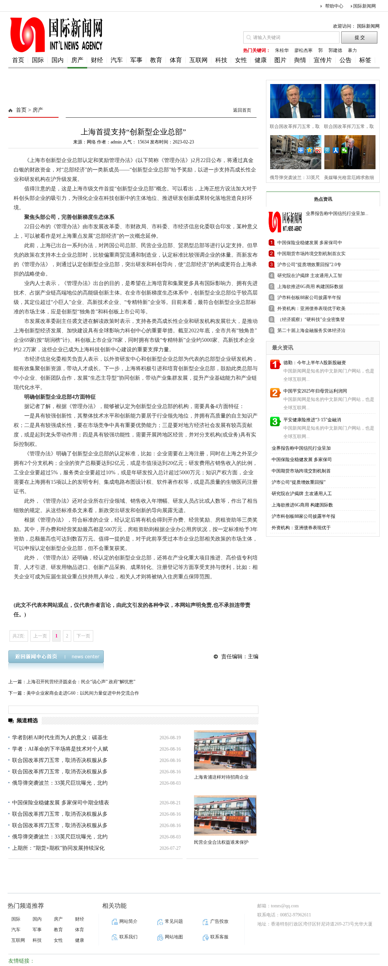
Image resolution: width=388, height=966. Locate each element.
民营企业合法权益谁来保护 (221, 842)
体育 (176, 60)
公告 (346, 60)
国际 (38, 60)
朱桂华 (282, 50)
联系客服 (219, 937)
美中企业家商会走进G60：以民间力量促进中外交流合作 (83, 693)
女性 (241, 60)
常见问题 (174, 921)
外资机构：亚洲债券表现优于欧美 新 (311, 310)
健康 (261, 60)
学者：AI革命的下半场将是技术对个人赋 (60, 749)
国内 (58, 60)
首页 (18, 60)
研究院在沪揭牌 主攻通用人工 (302, 493)
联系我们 (128, 937)
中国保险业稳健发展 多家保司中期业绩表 (60, 803)
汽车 (117, 60)
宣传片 (323, 60)
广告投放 (219, 921)
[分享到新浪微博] (318, 150)
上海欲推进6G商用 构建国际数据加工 (310, 288)
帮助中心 (334, 6)
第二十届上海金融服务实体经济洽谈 (311, 332)
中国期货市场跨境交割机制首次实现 (311, 255)
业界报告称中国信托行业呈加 (301, 448)
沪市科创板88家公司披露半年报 (303, 516)
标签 (365, 60)
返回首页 (242, 110)
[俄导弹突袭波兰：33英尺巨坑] (293, 151)
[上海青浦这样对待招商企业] (225, 750)
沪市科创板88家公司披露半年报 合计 (309, 299)
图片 (280, 60)
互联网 (198, 60)
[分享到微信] (344, 150)
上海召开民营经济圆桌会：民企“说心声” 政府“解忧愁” (81, 681)
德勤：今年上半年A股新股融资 (314, 362)
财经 (97, 60)
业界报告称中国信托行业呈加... (337, 213)
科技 (221, 60)
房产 (77, 60)
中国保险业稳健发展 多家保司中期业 (309, 244)
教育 (156, 60)
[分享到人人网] (336, 150)
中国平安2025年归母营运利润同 (315, 391)
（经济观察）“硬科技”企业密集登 (311, 319)
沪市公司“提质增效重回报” (298, 482)
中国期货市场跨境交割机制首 (301, 471)
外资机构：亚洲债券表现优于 (301, 527)
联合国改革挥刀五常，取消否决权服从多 (60, 760)
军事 (136, 60)
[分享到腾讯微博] (327, 150)
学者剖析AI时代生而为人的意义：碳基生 (60, 737)
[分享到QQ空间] (310, 150)
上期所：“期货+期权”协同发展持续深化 (58, 848)
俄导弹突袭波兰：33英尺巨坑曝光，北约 (60, 783)
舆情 (300, 60)
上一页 (40, 636)
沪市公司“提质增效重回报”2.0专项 (309, 266)
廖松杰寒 (303, 50)
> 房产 (35, 110)
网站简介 (128, 921)
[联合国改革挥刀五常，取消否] (293, 100)
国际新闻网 (364, 6)
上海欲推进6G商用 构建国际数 (302, 505)
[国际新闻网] (55, 52)
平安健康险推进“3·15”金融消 (312, 419)
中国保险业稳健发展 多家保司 (302, 459)
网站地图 (174, 937)
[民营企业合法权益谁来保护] (225, 815)
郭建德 (335, 50)
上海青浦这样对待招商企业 (221, 777)
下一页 (83, 636)
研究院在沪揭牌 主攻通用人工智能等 (309, 277)
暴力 (352, 50)
